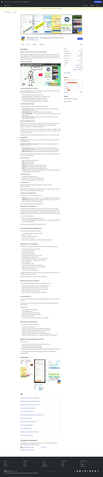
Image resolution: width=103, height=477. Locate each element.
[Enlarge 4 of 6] (45, 385)
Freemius (44, 447)
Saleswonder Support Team (28, 449)
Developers (44, 464)
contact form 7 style (79, 67)
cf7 (76, 65)
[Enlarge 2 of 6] (31, 368)
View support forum (68, 101)
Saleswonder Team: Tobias (33, 39)
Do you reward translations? (26, 428)
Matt (82, 462)
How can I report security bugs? (26, 435)
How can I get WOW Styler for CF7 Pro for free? (30, 404)
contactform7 (75, 69)
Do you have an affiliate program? (27, 411)
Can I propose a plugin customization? (27, 408)
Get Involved (64, 461)
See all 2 (81, 62)
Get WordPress (98, 1)
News (5, 462)
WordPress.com (84, 461)
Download (80, 38)
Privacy (5, 466)
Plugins (24, 464)
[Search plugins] (16, 12)
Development (42, 44)
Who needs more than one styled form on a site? (30, 401)
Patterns (24, 466)
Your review (66, 92)
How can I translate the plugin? (26, 425)
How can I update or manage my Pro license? (29, 431)
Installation (35, 44)
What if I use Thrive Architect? (26, 418)
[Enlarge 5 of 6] (59, 360)
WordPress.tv (45, 466)
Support (81, 44)
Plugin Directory (7, 5)
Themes (24, 462)
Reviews (28, 44)
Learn (43, 461)
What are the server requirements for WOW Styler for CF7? (32, 414)
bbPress (83, 464)
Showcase (25, 461)
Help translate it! (59, 8)
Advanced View (67, 72)
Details (23, 44)
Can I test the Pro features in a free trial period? (29, 397)
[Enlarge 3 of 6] (45, 360)
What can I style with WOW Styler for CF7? (28, 421)
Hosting (5, 464)
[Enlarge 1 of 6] (31, 360)
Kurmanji (16, 471)
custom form (80, 69)
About (5, 461)
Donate (63, 464)
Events (63, 462)
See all (81, 92)
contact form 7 (80, 65)
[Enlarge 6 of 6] (59, 372)
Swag (63, 466)
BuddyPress (83, 466)
